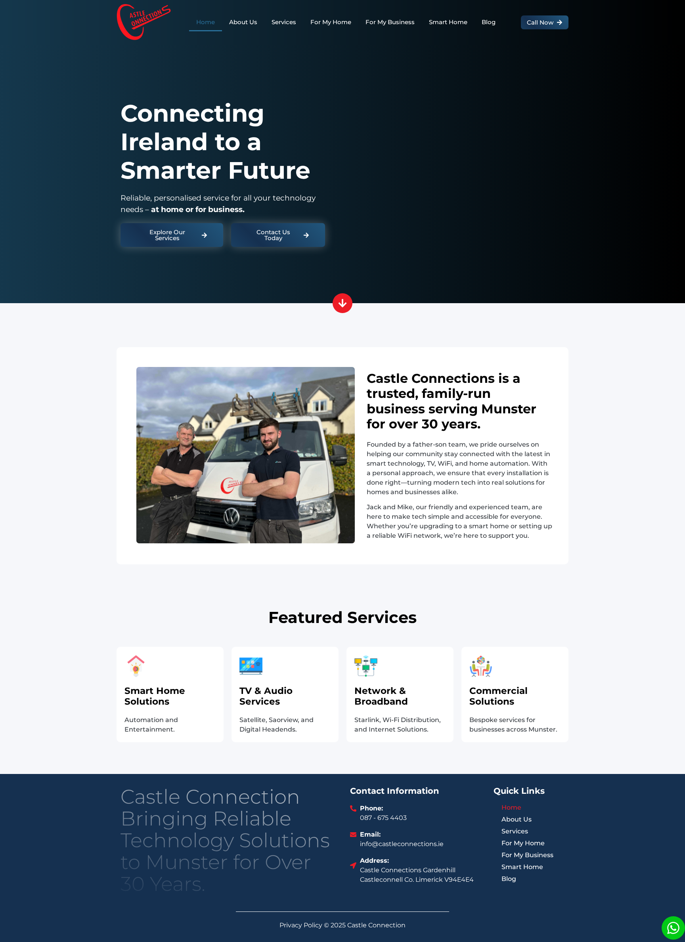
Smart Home (448, 22)
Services (284, 22)
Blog (489, 22)
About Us (243, 22)
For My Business (390, 22)
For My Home (330, 22)
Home (205, 22)
